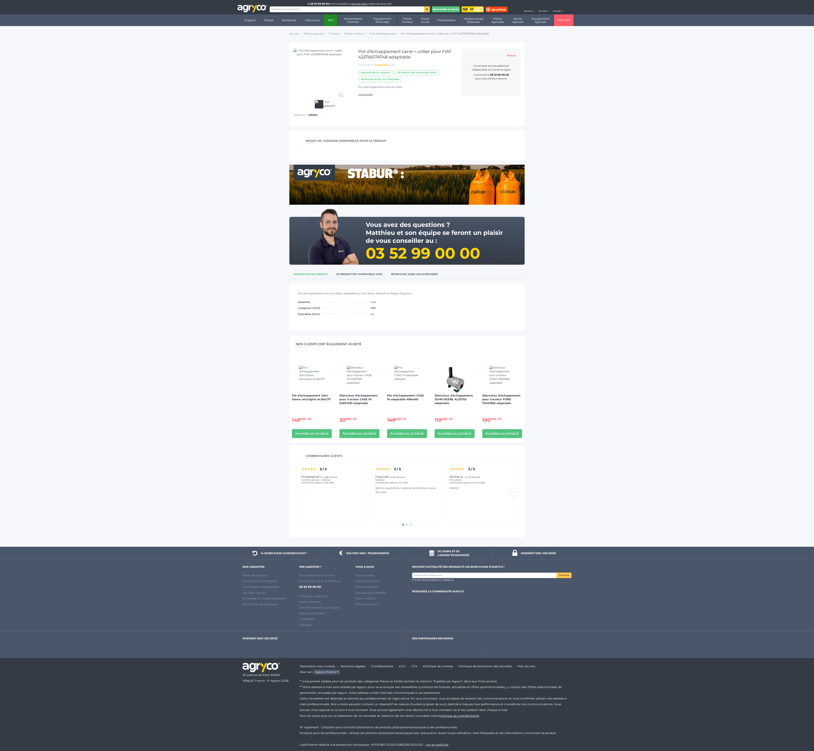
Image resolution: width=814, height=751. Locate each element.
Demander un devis (446, 9)
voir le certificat (437, 744)
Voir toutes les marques (260, 604)
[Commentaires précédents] (300, 492)
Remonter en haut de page (803, 732)
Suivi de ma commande (260, 581)
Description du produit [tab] (311, 274)
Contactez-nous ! (368, 581)
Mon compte (364, 575)
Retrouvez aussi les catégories (380, 79)
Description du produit (375, 72)
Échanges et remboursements (264, 598)
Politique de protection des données (485, 666)
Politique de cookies (438, 666)
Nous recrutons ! (367, 604)
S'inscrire (564, 575)
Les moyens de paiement (261, 586)
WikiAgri (305, 625)
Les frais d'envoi (254, 592)
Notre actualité (366, 586)
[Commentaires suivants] (514, 492)
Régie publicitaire (312, 613)
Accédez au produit (312, 433)
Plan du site (526, 666)
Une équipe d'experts (370, 592)
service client (359, 3)
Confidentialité (382, 666)
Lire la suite (365, 94)
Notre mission (365, 598)
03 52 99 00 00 (320, 3)
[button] (529, 7)
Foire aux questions (313, 596)
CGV (414, 666)
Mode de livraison (255, 575)
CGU (402, 666)
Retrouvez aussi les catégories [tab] (414, 274)
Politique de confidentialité (459, 716)
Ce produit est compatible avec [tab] (359, 274)
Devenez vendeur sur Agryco (319, 607)
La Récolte (307, 619)
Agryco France (325, 672)
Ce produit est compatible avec (416, 72)
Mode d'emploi (310, 602)
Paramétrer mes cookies (317, 666)
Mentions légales (353, 666)
